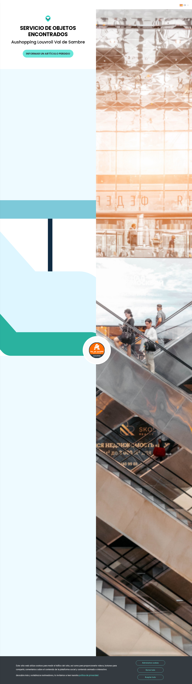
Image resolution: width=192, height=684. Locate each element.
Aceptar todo (150, 677)
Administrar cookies (150, 663)
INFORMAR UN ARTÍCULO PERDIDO (48, 53)
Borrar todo (150, 670)
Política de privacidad (89, 675)
